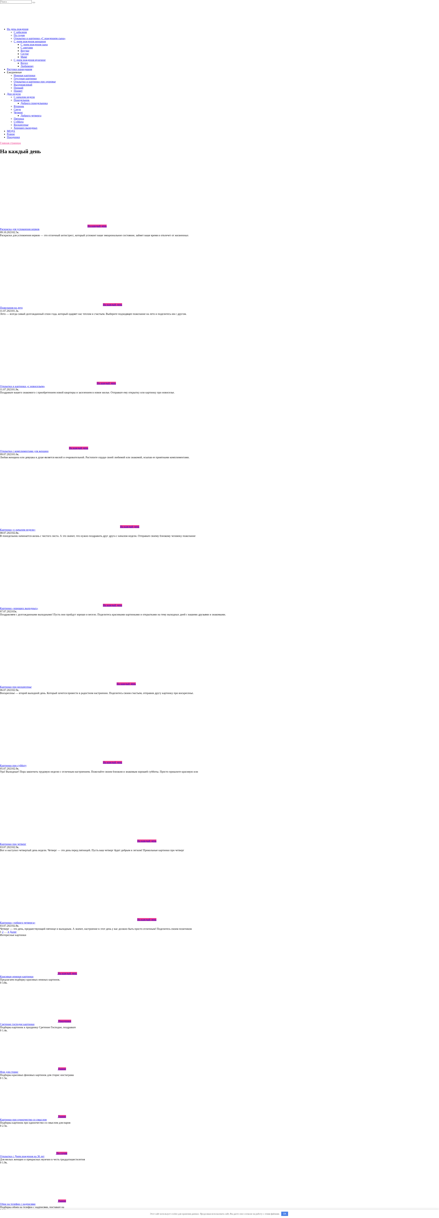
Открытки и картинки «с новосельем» (22, 386)
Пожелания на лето (11, 307)
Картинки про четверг (13, 844)
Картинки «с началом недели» (17, 529)
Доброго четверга (31, 115)
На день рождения (17, 29)
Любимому (27, 66)
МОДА (11, 131)
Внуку (24, 63)
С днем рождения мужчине (30, 60)
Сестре (25, 53)
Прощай (18, 87)
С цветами (27, 47)
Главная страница (10, 143)
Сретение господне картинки (17, 1024)
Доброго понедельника (34, 103)
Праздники (13, 137)
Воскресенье (21, 124)
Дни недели (14, 93)
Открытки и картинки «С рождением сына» (40, 38)
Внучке (25, 50)
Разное (11, 134)
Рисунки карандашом (19, 69)
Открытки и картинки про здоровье (35, 81)
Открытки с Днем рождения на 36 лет (22, 1156)
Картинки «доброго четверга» (17, 922)
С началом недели (24, 97)
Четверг (18, 112)
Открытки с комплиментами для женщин (24, 451)
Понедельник (21, 100)
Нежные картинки (24, 75)
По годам (19, 35)
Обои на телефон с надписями (17, 1204)
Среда (17, 109)
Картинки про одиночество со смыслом (23, 1119)
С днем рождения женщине (30, 41)
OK (284, 1214)
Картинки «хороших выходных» (19, 608)
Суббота (18, 121)
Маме (24, 56)
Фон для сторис (9, 1071)
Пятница (19, 118)
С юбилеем (20, 32)
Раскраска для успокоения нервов (19, 229)
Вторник (19, 106)
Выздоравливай (23, 84)
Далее (13, 931)
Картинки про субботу (13, 765)
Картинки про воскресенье (16, 686)
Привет (18, 90)
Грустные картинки (25, 78)
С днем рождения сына (34, 44)
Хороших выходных (25, 127)
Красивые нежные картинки (16, 976)
